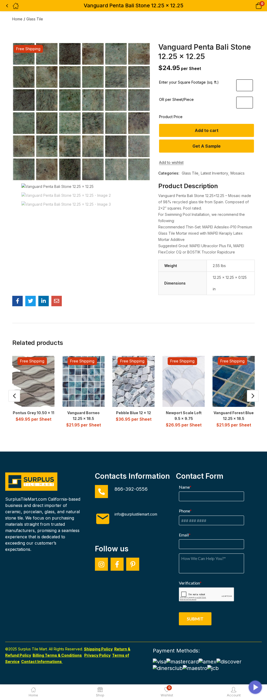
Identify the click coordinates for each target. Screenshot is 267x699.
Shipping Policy (98, 649)
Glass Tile (34, 19)
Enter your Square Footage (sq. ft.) (189, 82)
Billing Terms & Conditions (57, 655)
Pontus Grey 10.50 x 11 (33, 413)
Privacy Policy (97, 655)
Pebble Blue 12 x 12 (133, 413)
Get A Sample (206, 146)
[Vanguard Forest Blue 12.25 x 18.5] (238, 381)
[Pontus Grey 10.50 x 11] (37, 381)
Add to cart (207, 130)
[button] (252, 5)
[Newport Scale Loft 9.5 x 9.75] (187, 381)
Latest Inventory (214, 173)
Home (17, 19)
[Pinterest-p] (132, 564)
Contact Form (199, 476)
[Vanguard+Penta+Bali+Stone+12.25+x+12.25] (30, 301)
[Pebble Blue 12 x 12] (137, 381)
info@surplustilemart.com (135, 514)
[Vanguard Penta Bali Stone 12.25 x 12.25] (17, 301)
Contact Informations (42, 661)
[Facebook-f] (117, 564)
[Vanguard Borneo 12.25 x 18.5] (87, 381)
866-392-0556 (131, 489)
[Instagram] (101, 564)
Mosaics (237, 173)
